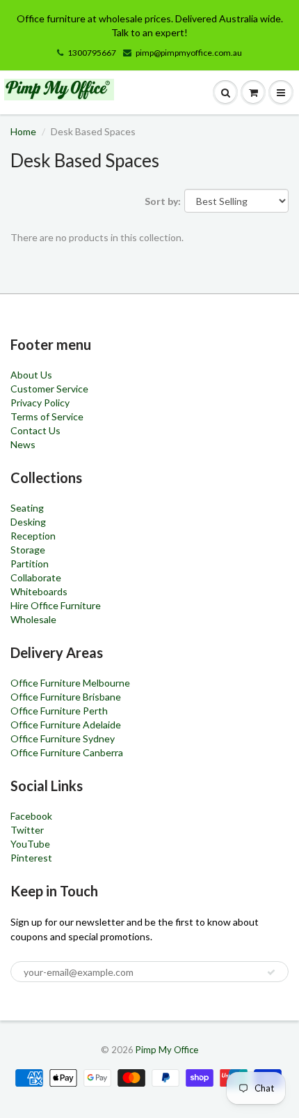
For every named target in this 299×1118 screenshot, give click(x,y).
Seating (27, 508)
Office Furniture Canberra (66, 752)
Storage (27, 550)
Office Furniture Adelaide (65, 724)
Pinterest (31, 858)
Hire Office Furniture (55, 605)
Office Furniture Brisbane (65, 697)
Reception (33, 536)
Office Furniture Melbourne (70, 683)
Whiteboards (38, 591)
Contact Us (35, 430)
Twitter (27, 830)
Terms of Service (46, 416)
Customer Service (49, 389)
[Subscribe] (271, 972)
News (22, 444)
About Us (31, 375)
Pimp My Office (167, 1049)
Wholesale (33, 619)
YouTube (30, 844)
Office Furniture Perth (59, 711)
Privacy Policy (40, 402)
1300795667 (91, 52)
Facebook (31, 816)
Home (23, 131)
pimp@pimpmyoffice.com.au (189, 52)
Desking (28, 522)
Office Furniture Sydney (62, 738)
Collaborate (35, 577)
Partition (29, 563)
